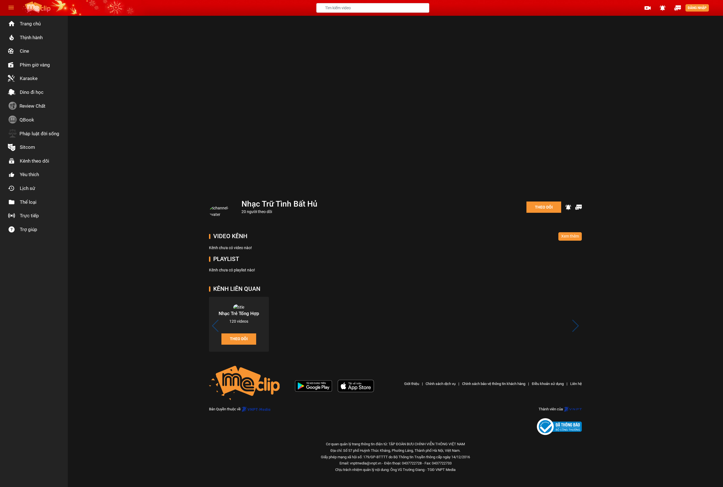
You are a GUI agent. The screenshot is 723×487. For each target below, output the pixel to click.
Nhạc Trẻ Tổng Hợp (239, 313)
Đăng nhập (697, 8)
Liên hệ (576, 384)
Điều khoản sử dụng (548, 384)
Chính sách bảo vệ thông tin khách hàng (493, 384)
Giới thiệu (411, 384)
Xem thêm (570, 236)
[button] (647, 8)
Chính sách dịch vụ (441, 384)
